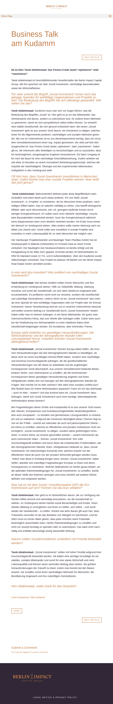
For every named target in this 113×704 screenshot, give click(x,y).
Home (17, 611)
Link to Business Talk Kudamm (28, 597)
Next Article (91, 57)
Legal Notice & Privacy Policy (55, 697)
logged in (27, 652)
